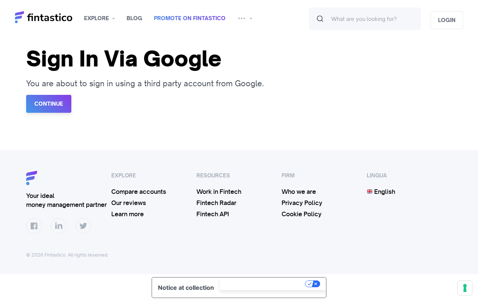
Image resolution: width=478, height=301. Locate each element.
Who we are (299, 191)
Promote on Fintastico (190, 18)
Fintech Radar (216, 203)
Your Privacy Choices (263, 284)
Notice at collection (186, 287)
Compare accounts (138, 191)
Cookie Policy (302, 214)
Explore (96, 18)
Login (447, 20)
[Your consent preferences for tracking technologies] (465, 288)
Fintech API (212, 214)
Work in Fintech (218, 191)
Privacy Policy (302, 203)
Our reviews (128, 203)
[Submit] (320, 18)
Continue (48, 103)
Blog (134, 18)
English (384, 191)
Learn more (127, 214)
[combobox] (365, 18)
